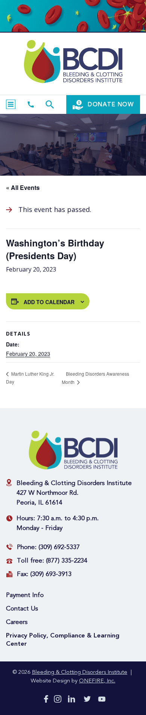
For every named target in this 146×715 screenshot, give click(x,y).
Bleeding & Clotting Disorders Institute (79, 672)
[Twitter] (87, 700)
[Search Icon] (50, 104)
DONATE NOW (110, 104)
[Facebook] (46, 700)
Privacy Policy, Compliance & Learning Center (62, 639)
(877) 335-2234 (66, 561)
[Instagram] (57, 700)
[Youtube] (102, 701)
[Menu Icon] (10, 104)
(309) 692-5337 (59, 547)
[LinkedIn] (71, 700)
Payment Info (25, 595)
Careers (17, 622)
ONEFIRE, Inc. (97, 681)
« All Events (23, 187)
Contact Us (22, 609)
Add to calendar (49, 302)
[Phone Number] (31, 104)
